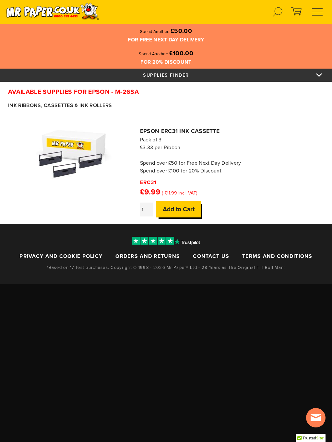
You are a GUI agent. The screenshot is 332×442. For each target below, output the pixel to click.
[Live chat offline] (316, 417)
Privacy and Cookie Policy (60, 256)
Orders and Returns (147, 256)
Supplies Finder (166, 75)
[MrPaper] (52, 11)
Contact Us (211, 256)
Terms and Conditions (277, 256)
